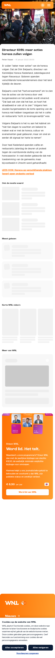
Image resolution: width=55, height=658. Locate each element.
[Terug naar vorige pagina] (4, 39)
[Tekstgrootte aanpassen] (44, 39)
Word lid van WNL (27, 492)
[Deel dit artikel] (50, 39)
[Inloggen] (43, 5)
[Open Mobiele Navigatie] (49, 5)
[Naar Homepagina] (7, 5)
